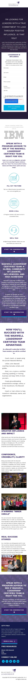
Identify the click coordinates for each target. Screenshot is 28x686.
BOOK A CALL (9, 641)
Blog (2, 652)
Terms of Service (22, 682)
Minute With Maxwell (7, 650)
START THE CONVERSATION (14, 249)
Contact (3, 653)
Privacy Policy (13, 682)
